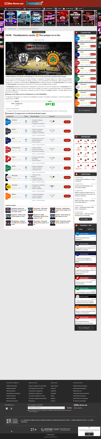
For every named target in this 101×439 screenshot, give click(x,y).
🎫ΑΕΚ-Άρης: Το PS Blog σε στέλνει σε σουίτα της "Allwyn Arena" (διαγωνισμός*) (86, 272)
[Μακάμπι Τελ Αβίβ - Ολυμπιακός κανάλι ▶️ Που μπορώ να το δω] (30, 216)
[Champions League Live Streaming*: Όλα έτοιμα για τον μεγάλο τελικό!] (8, 210)
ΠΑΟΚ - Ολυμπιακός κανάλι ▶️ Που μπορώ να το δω (63, 222)
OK (89, 434)
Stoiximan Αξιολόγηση (11, 386)
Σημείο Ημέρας (54, 386)
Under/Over (53, 391)
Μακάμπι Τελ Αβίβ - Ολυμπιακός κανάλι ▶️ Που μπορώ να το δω (41, 216)
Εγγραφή (67, 121)
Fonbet (13, 157)
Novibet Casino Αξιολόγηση (79, 388)
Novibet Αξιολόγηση (11, 388)
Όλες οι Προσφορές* (84, 328)
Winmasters (15, 175)
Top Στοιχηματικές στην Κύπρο (36, 388)
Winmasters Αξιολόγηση (12, 401)
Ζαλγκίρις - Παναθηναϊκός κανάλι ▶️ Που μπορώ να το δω (63, 210)
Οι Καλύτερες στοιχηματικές (36, 391)
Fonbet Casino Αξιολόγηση (79, 396)
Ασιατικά (53, 401)
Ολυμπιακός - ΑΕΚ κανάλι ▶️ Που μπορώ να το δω (40, 209)
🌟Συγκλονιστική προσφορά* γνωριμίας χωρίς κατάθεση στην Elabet (84, 260)
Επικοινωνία (32, 401)
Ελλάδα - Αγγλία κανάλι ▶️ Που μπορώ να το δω (63, 215)
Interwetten (14, 185)
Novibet (14, 129)
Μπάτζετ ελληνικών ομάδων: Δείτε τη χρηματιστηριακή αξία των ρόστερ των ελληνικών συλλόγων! (85, 194)
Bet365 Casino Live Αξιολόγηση (80, 398)
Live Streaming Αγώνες (38, 32)
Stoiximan (14, 120)
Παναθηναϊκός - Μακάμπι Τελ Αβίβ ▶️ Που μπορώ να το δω (19, 222)
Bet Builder (53, 393)
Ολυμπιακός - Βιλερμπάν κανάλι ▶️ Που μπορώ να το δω (41, 222)
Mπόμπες (53, 398)
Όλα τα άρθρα (84, 219)
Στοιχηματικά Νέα (79, 177)
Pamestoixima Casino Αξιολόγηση (81, 393)
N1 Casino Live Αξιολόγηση (79, 401)
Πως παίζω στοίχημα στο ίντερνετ (37, 396)
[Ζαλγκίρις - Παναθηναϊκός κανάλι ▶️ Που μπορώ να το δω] (52, 210)
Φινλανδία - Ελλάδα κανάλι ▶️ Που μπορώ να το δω (19, 215)
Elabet (13, 138)
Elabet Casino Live (77, 391)
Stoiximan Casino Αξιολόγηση (80, 386)
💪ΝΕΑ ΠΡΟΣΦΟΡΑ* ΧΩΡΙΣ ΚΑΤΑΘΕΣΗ (85, 292)
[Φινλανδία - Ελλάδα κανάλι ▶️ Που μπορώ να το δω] (8, 216)
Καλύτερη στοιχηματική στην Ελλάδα (37, 398)
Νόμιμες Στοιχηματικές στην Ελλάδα (37, 386)
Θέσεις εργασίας (78, 408)
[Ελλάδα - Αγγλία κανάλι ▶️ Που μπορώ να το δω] (52, 216)
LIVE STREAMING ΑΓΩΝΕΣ (12, 28)
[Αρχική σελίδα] (5, 28)
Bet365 (13, 166)
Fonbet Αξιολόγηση (11, 396)
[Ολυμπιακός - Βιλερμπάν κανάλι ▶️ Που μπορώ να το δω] (30, 223)
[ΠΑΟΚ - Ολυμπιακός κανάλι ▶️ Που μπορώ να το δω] (52, 223)
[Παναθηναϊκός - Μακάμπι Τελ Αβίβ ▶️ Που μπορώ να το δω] (8, 223)
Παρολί (52, 396)
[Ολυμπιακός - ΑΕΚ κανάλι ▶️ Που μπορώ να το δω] (30, 210)
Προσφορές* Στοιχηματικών (35, 393)
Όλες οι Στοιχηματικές (84, 110)
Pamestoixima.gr (16, 147)
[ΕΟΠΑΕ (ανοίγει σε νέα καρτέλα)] (55, 430)
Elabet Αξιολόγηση (10, 391)
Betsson (14, 194)
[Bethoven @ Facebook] (6, 408)
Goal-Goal (53, 388)
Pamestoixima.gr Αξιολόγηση (13, 393)
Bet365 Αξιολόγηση (11, 398)
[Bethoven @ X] (11, 408)
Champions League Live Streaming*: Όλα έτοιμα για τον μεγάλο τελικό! (18, 210)
